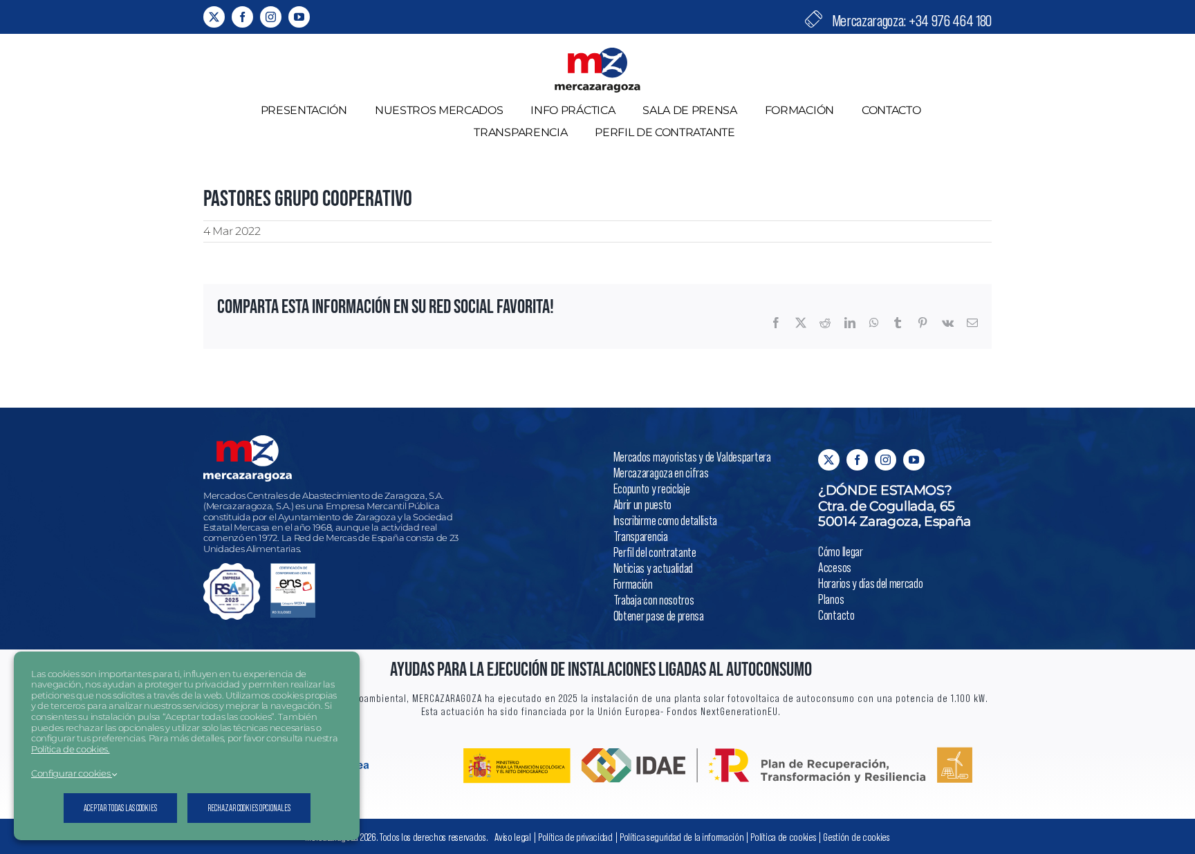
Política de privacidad (575, 836)
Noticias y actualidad (653, 568)
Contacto (836, 615)
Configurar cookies (71, 773)
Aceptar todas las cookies (120, 807)
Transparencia (640, 536)
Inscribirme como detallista (665, 520)
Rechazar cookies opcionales (248, 807)
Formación (633, 583)
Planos (831, 599)
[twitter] (214, 17)
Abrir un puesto (642, 504)
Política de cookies (783, 836)
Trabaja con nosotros (653, 599)
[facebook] (242, 17)
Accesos (834, 567)
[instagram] (270, 17)
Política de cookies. (70, 749)
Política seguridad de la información (682, 836)
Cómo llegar (840, 551)
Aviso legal (512, 836)
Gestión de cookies (856, 836)
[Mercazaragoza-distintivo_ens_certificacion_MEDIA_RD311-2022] (292, 568)
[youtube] (299, 17)
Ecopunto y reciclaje (651, 488)
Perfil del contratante (654, 552)
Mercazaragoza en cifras (661, 472)
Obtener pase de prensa (658, 615)
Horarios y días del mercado (870, 583)
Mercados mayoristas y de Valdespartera (692, 456)
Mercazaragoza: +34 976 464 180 (910, 20)
